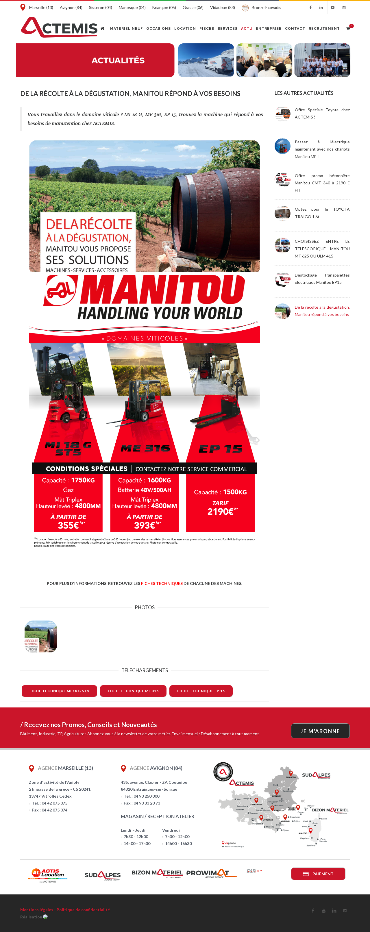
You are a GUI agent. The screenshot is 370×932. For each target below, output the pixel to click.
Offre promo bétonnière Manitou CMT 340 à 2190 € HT (322, 182)
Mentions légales (36, 909)
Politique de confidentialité (83, 909)
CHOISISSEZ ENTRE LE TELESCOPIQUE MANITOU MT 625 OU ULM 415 (322, 248)
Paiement (323, 873)
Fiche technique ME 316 (133, 691)
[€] (348, 28)
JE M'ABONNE (320, 731)
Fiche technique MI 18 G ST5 (59, 691)
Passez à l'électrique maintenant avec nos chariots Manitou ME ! (322, 149)
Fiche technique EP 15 (201, 691)
